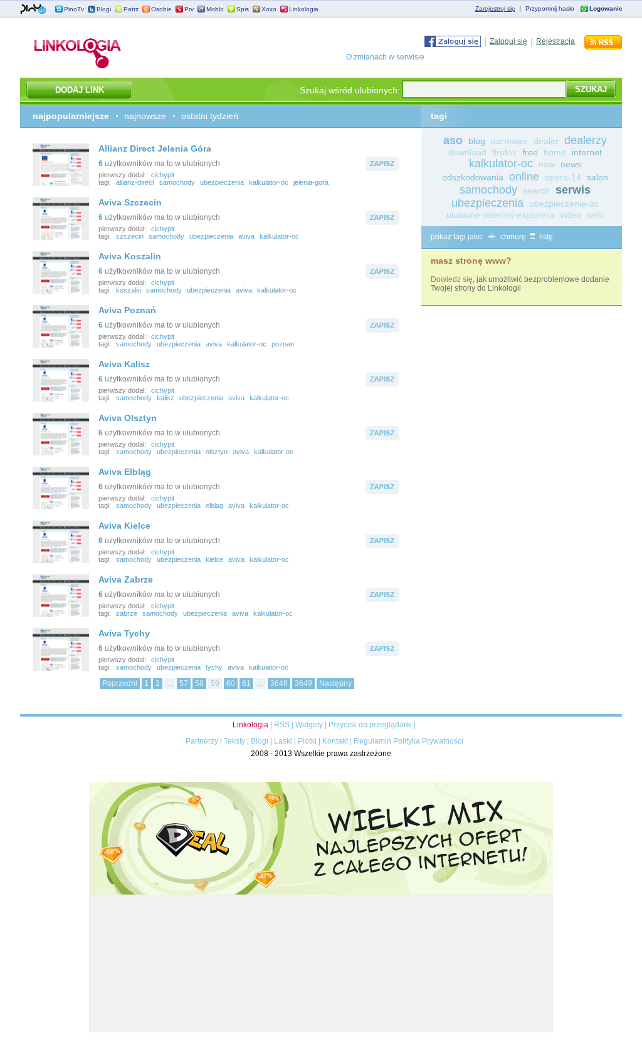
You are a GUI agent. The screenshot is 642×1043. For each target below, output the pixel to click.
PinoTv (74, 9)
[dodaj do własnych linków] (382, 168)
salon (597, 177)
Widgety (309, 724)
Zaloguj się (508, 41)
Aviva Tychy (124, 633)
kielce (214, 559)
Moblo (215, 9)
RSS (282, 724)
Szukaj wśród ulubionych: (350, 90)
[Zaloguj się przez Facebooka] (452, 44)
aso (453, 140)
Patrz (131, 9)
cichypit (162, 175)
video (570, 215)
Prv (189, 9)
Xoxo (268, 9)
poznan (282, 344)
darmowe (509, 141)
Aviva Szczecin (130, 202)
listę (545, 236)
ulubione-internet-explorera (500, 215)
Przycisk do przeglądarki (370, 724)
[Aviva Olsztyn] (61, 453)
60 (230, 683)
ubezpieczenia (222, 182)
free (530, 152)
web (595, 215)
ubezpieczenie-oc (564, 204)
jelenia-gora (311, 182)
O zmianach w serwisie (385, 57)
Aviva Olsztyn (127, 418)
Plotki (307, 741)
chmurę (512, 236)
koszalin (128, 290)
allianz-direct (135, 182)
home (555, 152)
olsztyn (217, 451)
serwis (573, 190)
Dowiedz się (452, 279)
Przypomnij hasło (549, 8)
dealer (546, 141)
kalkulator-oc (268, 182)
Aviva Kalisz (124, 364)
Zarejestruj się (495, 8)
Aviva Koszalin (129, 256)
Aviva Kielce (124, 526)
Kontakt (335, 741)
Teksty (234, 741)
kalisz (165, 398)
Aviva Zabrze (125, 579)
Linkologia (303, 9)
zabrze (126, 613)
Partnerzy (202, 741)
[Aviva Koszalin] (61, 291)
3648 (279, 683)
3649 (303, 683)
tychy (214, 667)
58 (199, 683)
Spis (242, 9)
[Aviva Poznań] (61, 345)
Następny (335, 683)
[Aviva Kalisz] (61, 399)
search (536, 190)
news (570, 164)
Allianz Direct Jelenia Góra (154, 148)
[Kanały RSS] (603, 47)
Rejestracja (555, 41)
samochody (177, 182)
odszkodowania (472, 177)
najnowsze (145, 116)
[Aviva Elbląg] (61, 506)
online (524, 176)
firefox (504, 152)
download (467, 152)
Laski (283, 741)
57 (183, 683)
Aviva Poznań (127, 310)
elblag (214, 505)
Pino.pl (33, 9)
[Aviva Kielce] (61, 560)
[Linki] (77, 68)
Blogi (104, 9)
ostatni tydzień (209, 116)
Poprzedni (119, 683)
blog (476, 141)
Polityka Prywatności (428, 741)
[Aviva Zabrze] (61, 614)
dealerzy (585, 140)
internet (587, 152)
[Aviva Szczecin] (61, 237)
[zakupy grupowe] (321, 1029)
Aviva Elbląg (124, 472)
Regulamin (372, 741)
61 (246, 683)
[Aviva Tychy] (61, 668)
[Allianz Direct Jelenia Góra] (61, 183)
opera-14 (563, 177)
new (547, 164)
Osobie (161, 9)
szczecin (130, 236)
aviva (246, 236)
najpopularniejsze (71, 116)
